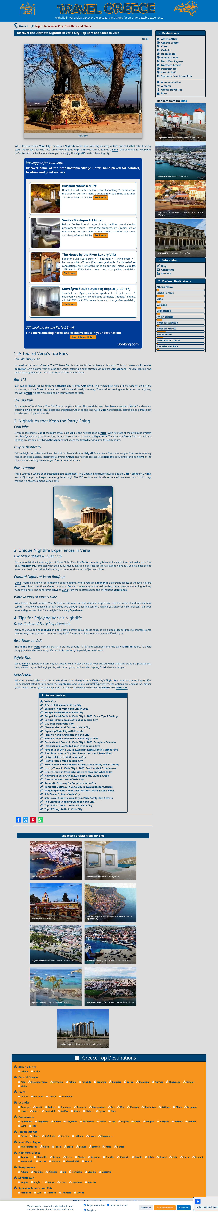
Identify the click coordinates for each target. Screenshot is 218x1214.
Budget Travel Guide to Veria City (63, 712)
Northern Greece (171, 65)
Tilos (33, 1125)
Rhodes (192, 1121)
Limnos (96, 1146)
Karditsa (116, 1081)
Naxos (23, 1111)
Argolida (38, 1171)
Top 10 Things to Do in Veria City (63, 809)
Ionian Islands (169, 57)
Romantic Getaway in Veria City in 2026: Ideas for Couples (78, 786)
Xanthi (88, 1161)
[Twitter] (25, 821)
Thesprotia (174, 1081)
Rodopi (199, 1157)
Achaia (24, 1171)
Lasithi (52, 1096)
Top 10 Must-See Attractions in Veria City (68, 805)
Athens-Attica (169, 39)
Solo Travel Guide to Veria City (62, 794)
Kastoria (124, 1157)
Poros (63, 1182)
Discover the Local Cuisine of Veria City (67, 727)
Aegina (24, 1182)
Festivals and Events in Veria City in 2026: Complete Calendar (80, 742)
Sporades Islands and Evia (176, 76)
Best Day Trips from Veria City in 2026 (66, 708)
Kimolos (134, 1107)
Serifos (64, 1111)
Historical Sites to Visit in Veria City (65, 757)
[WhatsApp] (40, 821)
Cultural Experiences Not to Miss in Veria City (71, 720)
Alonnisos (25, 1192)
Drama (56, 1157)
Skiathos (51, 1192)
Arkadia (52, 1171)
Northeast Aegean (167, 322)
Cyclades (166, 50)
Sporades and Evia (167, 346)
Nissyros (164, 1121)
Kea (122, 1107)
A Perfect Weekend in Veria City (62, 705)
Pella (175, 1157)
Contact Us (167, 269)
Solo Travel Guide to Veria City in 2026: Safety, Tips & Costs (78, 798)
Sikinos (89, 1111)
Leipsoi (125, 1121)
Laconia (91, 1171)
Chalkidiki (41, 1157)
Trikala (190, 1081)
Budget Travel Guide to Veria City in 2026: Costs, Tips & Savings (81, 716)
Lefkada (78, 1136)
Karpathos (88, 1121)
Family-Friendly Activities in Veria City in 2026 (71, 738)
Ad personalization (96, 1205)
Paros (36, 1111)
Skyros (80, 1192)
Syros (101, 1111)
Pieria (186, 1157)
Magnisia (144, 1081)
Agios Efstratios (28, 1146)
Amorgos (25, 1107)
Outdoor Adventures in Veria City (64, 779)
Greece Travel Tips (171, 89)
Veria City (45, 146)
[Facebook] (18, 821)
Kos (113, 1121)
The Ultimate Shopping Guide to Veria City (69, 801)
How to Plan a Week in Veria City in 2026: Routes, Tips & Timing (81, 764)
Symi (23, 1125)
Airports (166, 86)
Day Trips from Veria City (59, 723)
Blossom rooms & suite (79, 186)
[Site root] (29, 8)
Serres (42, 1161)
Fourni (57, 1146)
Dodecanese (168, 53)
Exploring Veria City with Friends (63, 731)
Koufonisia (150, 1107)
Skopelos (66, 1192)
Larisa (129, 1081)
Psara (108, 1146)
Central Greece (170, 42)
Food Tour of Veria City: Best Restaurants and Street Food (78, 753)
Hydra (51, 1182)
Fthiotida (86, 1081)
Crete (164, 46)
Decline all (146, 1208)
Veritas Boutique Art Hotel (82, 220)
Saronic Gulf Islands (168, 340)
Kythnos (165, 1107)
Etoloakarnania (39, 1081)
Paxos (92, 1136)
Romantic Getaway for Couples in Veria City (70, 783)
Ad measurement (118, 1205)
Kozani (163, 1157)
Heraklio (38, 1096)
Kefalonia (49, 1136)
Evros (69, 1157)
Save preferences (165, 1208)
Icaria (70, 1146)
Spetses (91, 1182)
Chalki (57, 1121)
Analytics (91, 1210)
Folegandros (98, 1107)
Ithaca (35, 1136)
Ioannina (101, 1081)
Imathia (109, 1157)
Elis (64, 1171)
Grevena (95, 1157)
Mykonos (192, 1107)
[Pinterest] (33, 821)
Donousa (81, 1107)
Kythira (65, 1136)
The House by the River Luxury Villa (89, 254)
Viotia (23, 1086)
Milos (178, 1107)
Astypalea (42, 1121)
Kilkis (150, 1157)
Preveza (158, 1081)
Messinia (106, 1171)
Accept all (183, 1208)
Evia (38, 1192)
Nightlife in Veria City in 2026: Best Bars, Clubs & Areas (76, 775)
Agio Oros (25, 1157)
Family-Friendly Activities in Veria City (66, 734)
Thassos (55, 1161)
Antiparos (65, 1107)
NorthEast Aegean (172, 61)
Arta (23, 1081)
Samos (120, 1146)
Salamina (77, 1182)
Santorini (49, 1111)
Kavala (138, 1157)
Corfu (23, 1136)
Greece (23, 26)
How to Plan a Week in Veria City (63, 760)
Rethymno (67, 1096)
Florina (81, 1157)
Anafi (39, 1107)
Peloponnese (168, 68)
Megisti (149, 1121)
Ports (164, 93)
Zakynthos (106, 1136)
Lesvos (82, 1146)
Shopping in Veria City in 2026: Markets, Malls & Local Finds (79, 790)
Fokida (72, 1081)
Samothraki (26, 1161)
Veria (115, 149)
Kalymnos (71, 1121)
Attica (36, 1071)
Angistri (37, 1182)
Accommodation (171, 82)
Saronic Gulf (168, 72)
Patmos (178, 1121)
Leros (137, 1121)
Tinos (113, 1111)
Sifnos (76, 1111)
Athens (24, 1071)
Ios (112, 1107)
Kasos (102, 1121)
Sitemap (166, 273)
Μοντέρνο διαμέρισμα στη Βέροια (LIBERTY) (96, 289)
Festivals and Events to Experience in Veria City (72, 746)
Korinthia (76, 1171)
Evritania (58, 1081)
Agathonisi (26, 1121)
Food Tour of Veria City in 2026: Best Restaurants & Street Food (81, 749)
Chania (24, 1096)
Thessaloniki (72, 1161)
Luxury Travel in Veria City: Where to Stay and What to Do (78, 772)
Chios (46, 1146)
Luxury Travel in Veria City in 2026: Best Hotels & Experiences (80, 768)
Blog (102, 835)
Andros (51, 1107)
